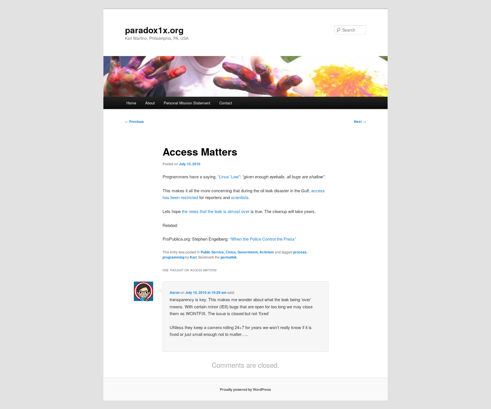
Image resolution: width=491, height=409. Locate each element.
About (150, 103)
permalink (228, 257)
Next (360, 121)
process (300, 252)
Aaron (175, 292)
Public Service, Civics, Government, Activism (237, 252)
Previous (134, 121)
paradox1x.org (154, 30)
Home (131, 103)
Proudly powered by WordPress (245, 389)
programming (173, 257)
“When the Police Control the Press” (263, 239)
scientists (240, 197)
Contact (225, 103)
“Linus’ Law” (229, 176)
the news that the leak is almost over (215, 211)
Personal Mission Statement (187, 103)
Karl (193, 257)
